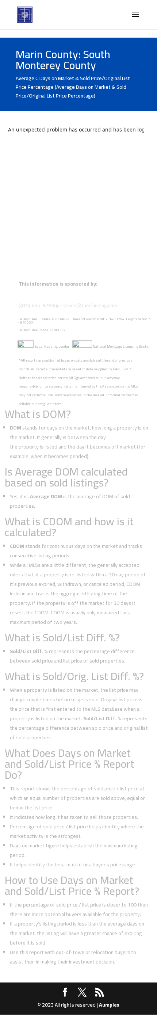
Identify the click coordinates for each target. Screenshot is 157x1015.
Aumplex (109, 1005)
